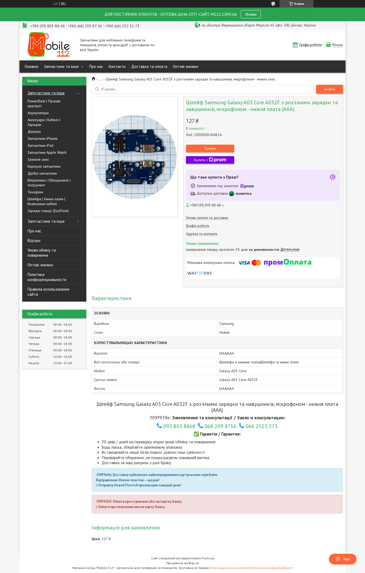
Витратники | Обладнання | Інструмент (49, 182)
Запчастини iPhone (42, 138)
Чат (346, 559)
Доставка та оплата (149, 66)
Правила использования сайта (48, 292)
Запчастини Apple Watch (47, 152)
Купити (210, 148)
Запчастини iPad (40, 145)
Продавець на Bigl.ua (182, 563)
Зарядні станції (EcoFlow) (48, 210)
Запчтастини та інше (46, 92)
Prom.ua (208, 558)
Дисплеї (34, 131)
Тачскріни (35, 192)
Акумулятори (38, 112)
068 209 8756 (220, 426)
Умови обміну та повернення (42, 253)
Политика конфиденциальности (47, 277)
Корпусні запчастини (44, 166)
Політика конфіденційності (272, 568)
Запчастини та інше (61, 66)
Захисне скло (38, 159)
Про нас (96, 66)
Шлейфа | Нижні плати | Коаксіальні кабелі (46, 201)
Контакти (117, 66)
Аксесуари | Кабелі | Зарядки (44, 122)
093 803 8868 (179, 426)
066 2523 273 (262, 426)
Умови (251, 14)
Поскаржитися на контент (230, 568)
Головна (31, 66)
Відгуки (34, 240)
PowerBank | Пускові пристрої (44, 103)
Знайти (329, 89)
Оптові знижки (185, 66)
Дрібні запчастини (42, 173)
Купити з (201, 159)
